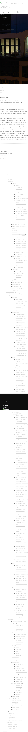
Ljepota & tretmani (16, 683)
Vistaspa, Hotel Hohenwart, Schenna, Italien (21, 385)
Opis (4, 19)
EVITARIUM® (18, 258)
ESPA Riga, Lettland (20, 303)
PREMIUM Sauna (19, 191)
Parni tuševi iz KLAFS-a (21, 249)
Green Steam (19, 250)
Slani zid (18, 659)
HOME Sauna (19, 189)
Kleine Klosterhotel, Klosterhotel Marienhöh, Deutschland (21, 430)
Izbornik (2, 1)
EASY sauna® (19, 187)
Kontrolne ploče (19, 275)
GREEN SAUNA (19, 631)
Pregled (2, 15)
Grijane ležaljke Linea (21, 677)
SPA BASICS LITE (19, 664)
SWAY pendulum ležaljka (21, 260)
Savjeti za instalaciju (17, 282)
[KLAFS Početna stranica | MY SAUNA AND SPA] (14, 7)
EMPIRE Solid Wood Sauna (22, 198)
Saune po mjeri (19, 625)
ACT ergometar (19, 267)
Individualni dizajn (16, 286)
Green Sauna (15, 707)
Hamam (17, 647)
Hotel (13, 357)
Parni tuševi (18, 640)
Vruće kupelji (15, 646)
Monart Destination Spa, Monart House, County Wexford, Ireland (21, 419)
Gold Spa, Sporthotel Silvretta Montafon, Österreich (20, 511)
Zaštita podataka (13, 726)
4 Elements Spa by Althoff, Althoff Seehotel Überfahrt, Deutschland (22, 439)
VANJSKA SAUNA (19, 629)
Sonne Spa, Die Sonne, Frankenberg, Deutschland (21, 445)
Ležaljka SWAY (19, 681)
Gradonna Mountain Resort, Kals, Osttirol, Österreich (20, 522)
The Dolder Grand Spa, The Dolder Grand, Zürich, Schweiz (22, 505)
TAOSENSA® (19, 690)
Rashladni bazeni (20, 668)
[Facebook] (6, 409)
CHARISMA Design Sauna (21, 211)
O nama (8, 715)
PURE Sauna (18, 196)
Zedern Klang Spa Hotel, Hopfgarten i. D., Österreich (21, 496)
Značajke (11, 713)
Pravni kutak (9, 722)
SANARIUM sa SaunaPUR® (18, 224)
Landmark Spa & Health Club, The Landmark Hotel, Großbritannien (22, 424)
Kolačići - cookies (13, 724)
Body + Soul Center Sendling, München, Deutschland (20, 323)
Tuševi (17, 666)
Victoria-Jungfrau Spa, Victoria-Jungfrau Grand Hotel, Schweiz (21, 468)
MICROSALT (15, 657)
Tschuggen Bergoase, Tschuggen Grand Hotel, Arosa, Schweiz (21, 486)
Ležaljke (17, 264)
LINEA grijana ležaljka (20, 265)
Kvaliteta (8, 719)
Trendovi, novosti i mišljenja (15, 294)
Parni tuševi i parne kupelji (18, 632)
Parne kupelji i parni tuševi (18, 234)
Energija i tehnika (13, 698)
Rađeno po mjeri (16, 284)
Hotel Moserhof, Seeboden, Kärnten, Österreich (20, 539)
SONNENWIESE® (19, 679)
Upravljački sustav (16, 704)
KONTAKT (15, 414)
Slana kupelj (18, 649)
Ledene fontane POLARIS (21, 672)
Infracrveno (15, 696)
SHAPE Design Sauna (21, 207)
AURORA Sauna (19, 194)
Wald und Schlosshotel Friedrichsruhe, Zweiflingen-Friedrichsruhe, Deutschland (21, 456)
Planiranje (18, 185)
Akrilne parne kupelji (20, 636)
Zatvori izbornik (6, 175)
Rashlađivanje (15, 662)
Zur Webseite (3, 159)
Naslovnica (5, 177)
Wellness (14, 297)
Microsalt (14, 230)
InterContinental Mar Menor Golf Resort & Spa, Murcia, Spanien (22, 376)
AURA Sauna (18, 192)
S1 (6, 711)
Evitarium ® (18, 689)
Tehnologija (15, 269)
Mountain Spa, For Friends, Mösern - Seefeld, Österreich (22, 552)
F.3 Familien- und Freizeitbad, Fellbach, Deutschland (20, 615)
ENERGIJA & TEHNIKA (17, 700)
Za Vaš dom (9, 179)
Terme (13, 587)
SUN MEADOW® (19, 262)
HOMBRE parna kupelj (21, 245)
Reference (11, 295)
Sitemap (5, 407)
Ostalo (14, 572)
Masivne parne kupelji (21, 634)
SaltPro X (14, 232)
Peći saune (18, 277)
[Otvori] (25, 234)
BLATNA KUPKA (19, 692)
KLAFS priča (12, 717)
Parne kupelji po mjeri (21, 247)
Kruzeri (14, 563)
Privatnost (5, 405)
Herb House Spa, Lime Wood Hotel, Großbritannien (21, 413)
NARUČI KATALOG (15, 412)
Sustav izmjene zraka (17, 705)
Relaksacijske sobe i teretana (19, 256)
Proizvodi (11, 181)
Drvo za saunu (19, 271)
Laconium (18, 653)
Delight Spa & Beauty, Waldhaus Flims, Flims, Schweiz (21, 473)
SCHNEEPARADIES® (20, 670)
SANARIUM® (18, 627)
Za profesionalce (10, 292)
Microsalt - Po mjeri (20, 660)
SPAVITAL (18, 694)
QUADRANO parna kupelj (21, 243)
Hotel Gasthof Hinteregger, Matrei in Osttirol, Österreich (21, 516)
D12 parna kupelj (20, 239)
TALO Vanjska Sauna (20, 219)
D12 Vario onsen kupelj (21, 241)
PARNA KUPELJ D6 (20, 252)
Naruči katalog (19, 222)
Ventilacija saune (20, 273)
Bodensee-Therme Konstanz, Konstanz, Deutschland (20, 606)
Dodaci (17, 221)
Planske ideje (15, 280)
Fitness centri (15, 312)
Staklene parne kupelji (21, 638)
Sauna (14, 183)
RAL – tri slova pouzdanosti (15, 720)
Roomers (5, 17)
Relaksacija (15, 674)
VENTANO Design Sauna (21, 213)
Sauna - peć (15, 702)
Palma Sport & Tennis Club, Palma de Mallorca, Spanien (21, 580)
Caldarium (18, 651)
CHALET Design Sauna (21, 209)
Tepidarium (18, 655)
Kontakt (5, 731)
